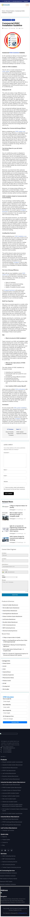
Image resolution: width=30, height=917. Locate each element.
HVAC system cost (20, 131)
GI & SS (4, 666)
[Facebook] (2, 850)
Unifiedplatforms (22, 913)
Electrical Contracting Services (10, 630)
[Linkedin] (5, 850)
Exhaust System (10, 11)
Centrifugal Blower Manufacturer (10, 613)
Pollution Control (7, 680)
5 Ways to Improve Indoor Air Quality (11, 637)
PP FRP (4, 683)
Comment (6, 452)
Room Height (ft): (7, 710)
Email (5, 475)
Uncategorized (6, 686)
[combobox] (4, 572)
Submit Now (15, 594)
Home (3, 11)
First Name (4, 553)
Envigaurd (6, 28)
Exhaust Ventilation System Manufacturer (12, 616)
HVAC (13, 20)
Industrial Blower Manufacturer (10, 610)
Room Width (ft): (7, 704)
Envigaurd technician (9, 290)
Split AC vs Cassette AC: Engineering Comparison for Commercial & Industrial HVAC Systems (18, 528)
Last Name (4, 558)
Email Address (5, 564)
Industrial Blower (7, 672)
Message (4, 580)
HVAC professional (20, 389)
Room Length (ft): (7, 698)
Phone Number (5, 569)
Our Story (3, 756)
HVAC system (5, 71)
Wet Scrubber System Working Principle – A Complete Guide (16, 514)
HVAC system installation (20, 407)
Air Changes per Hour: (8, 716)
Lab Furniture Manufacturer (9, 619)
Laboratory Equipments (8, 674)
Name (5, 469)
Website (6, 481)
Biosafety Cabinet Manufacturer (10, 622)
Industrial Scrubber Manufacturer (10, 605)
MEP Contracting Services (9, 628)
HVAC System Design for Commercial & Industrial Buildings (17, 538)
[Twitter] (8, 850)
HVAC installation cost (20, 236)
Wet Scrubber (6, 689)
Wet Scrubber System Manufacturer (11, 607)
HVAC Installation (14, 52)
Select (3, 575)
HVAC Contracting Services (9, 625)
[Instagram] (11, 850)
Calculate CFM (15, 722)
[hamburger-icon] (27, 5)
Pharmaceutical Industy (8, 677)
